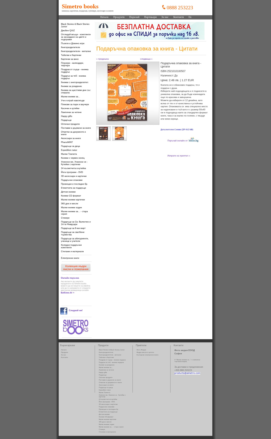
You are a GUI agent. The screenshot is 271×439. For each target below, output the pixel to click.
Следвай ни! (76, 310)
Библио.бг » (67, 292)
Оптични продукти (70, 124)
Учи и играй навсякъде (73, 100)
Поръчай (134, 17)
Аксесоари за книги (71, 138)
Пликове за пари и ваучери (75, 104)
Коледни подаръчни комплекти (71, 246)
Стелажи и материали (72, 251)
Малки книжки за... (70, 96)
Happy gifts (66, 116)
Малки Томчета (69, 154)
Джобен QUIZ (68, 30)
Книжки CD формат (71, 195)
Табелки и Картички (71, 55)
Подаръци (66, 120)
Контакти (178, 17)
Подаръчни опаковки (71, 180)
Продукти (119, 17)
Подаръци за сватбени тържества (72, 233)
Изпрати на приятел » (178, 155)
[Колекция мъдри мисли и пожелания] (75, 271)
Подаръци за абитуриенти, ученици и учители (75, 239)
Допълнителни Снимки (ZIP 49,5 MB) (177, 129)
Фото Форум (141, 350)
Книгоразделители (70, 47)
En (190, 17)
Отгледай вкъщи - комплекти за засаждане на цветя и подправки (76, 37)
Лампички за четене (71, 112)
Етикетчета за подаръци (73, 188)
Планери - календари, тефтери (72, 64)
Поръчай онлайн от (178, 140)
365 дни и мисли (69, 203)
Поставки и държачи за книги (76, 128)
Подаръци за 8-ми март (73, 228)
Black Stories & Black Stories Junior (75, 25)
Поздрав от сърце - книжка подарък (74, 70)
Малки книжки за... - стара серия (74, 212)
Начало (104, 17)
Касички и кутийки (70, 108)
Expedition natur (69, 150)
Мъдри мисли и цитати (145, 352)
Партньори (150, 17)
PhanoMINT (67, 142)
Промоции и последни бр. (74, 184)
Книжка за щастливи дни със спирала (75, 91)
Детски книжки (68, 191)
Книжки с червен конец (73, 158)
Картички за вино (70, 59)
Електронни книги (70, 258)
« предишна (102, 59)
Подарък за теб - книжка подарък (73, 77)
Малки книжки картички (73, 199)
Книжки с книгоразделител (74, 82)
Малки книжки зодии (71, 207)
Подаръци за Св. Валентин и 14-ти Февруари (76, 222)
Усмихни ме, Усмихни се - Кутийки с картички (74, 163)
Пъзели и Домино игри (72, 43)
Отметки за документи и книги (73, 133)
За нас (165, 17)
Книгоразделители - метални (76, 51)
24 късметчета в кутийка (73, 168)
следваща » (146, 59)
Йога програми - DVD (72, 172)
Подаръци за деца (70, 146)
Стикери (65, 218)
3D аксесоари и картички (74, 176)
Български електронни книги (147, 355)
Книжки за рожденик (71, 86)
